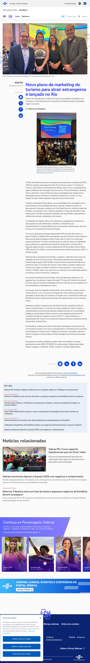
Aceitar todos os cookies (21, 639)
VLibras (85, 3)
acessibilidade (70, 4)
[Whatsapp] (21, 97)
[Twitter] (21, 103)
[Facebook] (21, 109)
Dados (72, 637)
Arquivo (81, 637)
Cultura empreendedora (54, 638)
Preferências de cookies (22, 654)
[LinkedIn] (21, 115)
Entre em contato (70, 624)
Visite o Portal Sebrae (71, 648)
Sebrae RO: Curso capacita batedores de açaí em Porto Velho (67, 451)
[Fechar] (40, 618)
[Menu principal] (4, 16)
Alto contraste (79, 3)
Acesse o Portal (23, 589)
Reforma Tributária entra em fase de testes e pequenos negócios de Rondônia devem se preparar (45, 493)
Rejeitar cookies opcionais (21, 646)
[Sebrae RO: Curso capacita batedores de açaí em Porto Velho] (24, 459)
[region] (21, 638)
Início (17, 16)
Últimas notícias (51, 624)
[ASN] (45, 614)
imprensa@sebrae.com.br (76, 375)
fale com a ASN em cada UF (57, 377)
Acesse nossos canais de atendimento (65, 373)
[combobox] (24, 10)
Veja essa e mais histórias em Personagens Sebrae (20, 532)
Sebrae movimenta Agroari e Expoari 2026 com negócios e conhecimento (43, 476)
